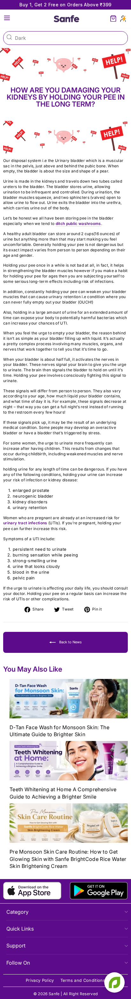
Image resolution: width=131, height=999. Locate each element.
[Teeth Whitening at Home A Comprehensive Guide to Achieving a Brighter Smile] (69, 760)
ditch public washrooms (78, 223)
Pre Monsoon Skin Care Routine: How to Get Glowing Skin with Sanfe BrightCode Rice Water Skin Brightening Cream (68, 859)
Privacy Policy (40, 980)
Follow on (18, 963)
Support (15, 945)
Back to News (70, 642)
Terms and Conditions (82, 980)
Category (17, 912)
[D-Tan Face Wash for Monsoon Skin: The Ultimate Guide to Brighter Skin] (69, 698)
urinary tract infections (25, 522)
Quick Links (20, 929)
